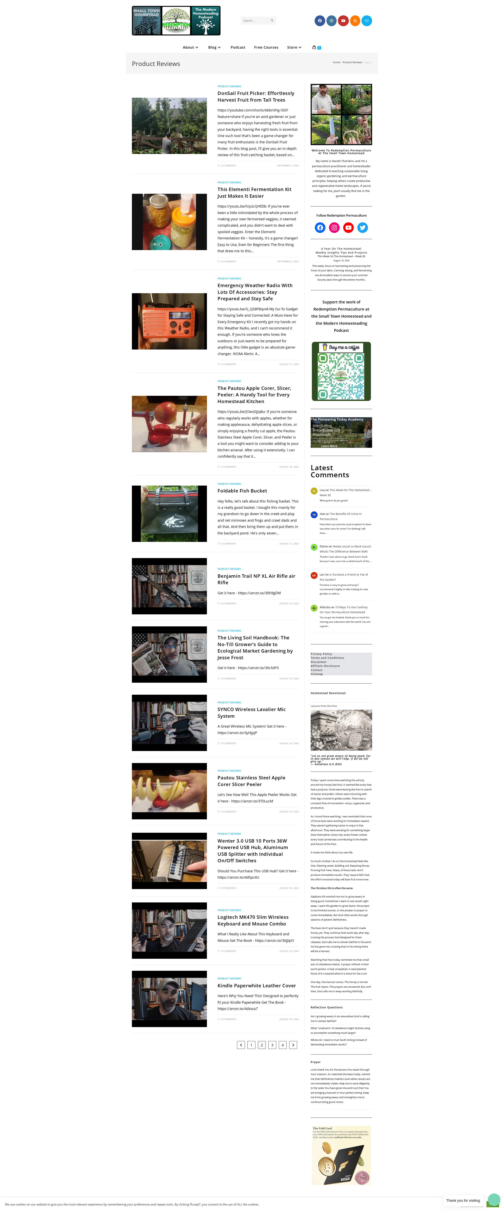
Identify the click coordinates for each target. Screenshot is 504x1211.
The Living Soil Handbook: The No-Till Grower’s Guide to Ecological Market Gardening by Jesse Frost (255, 647)
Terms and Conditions (327, 658)
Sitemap (317, 674)
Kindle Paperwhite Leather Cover (257, 985)
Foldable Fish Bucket (242, 490)
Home (336, 62)
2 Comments (228, 165)
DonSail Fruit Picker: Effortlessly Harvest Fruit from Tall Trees (256, 96)
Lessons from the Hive (324, 706)
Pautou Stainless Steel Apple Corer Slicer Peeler (251, 780)
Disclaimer (319, 662)
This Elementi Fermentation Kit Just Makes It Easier (254, 192)
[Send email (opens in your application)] (366, 20)
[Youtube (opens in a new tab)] (343, 20)
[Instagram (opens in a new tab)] (331, 20)
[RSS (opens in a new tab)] (355, 20)
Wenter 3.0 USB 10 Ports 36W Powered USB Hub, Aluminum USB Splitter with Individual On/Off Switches (253, 850)
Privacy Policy (321, 654)
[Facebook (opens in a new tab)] (320, 20)
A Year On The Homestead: (341, 248)
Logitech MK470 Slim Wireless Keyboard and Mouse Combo (253, 920)
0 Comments (228, 261)
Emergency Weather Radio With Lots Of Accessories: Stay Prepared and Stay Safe (255, 292)
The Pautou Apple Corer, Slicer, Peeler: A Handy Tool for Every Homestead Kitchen (254, 394)
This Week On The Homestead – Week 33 (341, 256)
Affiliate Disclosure (325, 666)
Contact (317, 670)
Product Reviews (352, 62)
